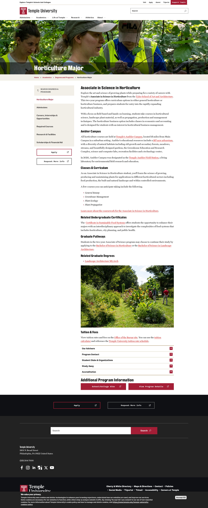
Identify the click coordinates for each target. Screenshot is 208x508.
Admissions (25, 18)
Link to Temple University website (35, 489)
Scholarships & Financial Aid (50, 142)
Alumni (158, 2)
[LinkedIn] (34, 468)
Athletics (90, 18)
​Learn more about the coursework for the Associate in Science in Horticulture (119, 210)
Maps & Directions (143, 486)
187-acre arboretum (163, 140)
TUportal (166, 2)
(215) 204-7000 (27, 460)
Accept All (180, 497)
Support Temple (179, 2)
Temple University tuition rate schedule (129, 341)
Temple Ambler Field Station (144, 157)
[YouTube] (52, 468)
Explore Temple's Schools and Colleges (35, 2)
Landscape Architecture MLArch (101, 261)
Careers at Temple (170, 490)
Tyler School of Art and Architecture (154, 96)
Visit (144, 2)
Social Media (115, 490)
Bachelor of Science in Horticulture (113, 245)
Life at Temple (58, 18)
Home (36, 77)
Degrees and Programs (64, 77)
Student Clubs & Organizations (97, 360)
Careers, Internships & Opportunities (47, 117)
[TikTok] (40, 468)
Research (75, 18)
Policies (169, 486)
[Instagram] (28, 468)
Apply (151, 2)
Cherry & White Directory (118, 486)
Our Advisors (88, 348)
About (100, 18)
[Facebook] (22, 468)
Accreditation (89, 372)
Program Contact (90, 354)
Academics (41, 18)
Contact (159, 486)
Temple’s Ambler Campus (129, 136)
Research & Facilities (46, 134)
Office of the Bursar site (125, 337)
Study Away (88, 366)
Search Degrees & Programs (49, 90)
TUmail (139, 490)
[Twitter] (46, 468)
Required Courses (45, 126)
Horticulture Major (45, 99)
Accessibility (151, 490)
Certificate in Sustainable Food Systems (105, 222)
